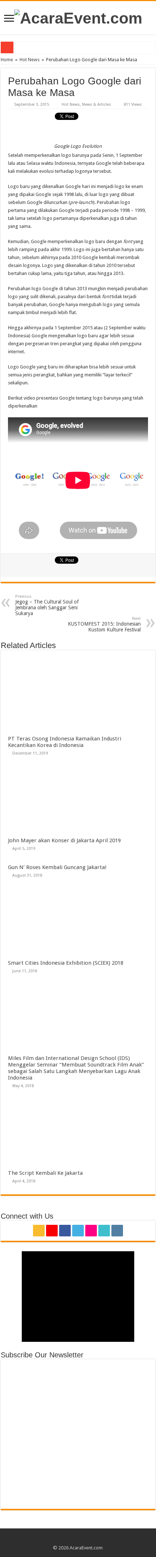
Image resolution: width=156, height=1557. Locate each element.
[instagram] (117, 1230)
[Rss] (39, 1230)
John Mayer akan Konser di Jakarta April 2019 (64, 840)
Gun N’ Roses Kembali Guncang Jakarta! (57, 867)
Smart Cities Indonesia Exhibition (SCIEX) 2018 (65, 963)
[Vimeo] (104, 1230)
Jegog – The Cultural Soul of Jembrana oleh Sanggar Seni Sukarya (47, 605)
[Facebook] (65, 1230)
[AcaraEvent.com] (78, 17)
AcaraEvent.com (86, 1547)
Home (7, 59)
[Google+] (52, 1230)
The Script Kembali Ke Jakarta (45, 1173)
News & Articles (96, 104)
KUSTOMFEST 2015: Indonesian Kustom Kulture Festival (104, 624)
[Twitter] (78, 1230)
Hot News (30, 59)
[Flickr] (91, 1230)
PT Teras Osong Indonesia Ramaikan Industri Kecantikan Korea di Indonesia (64, 741)
